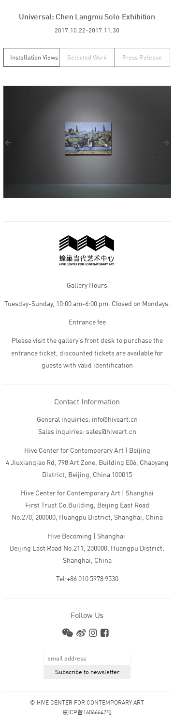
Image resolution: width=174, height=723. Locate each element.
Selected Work (87, 58)
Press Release (142, 58)
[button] (45, 142)
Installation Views (34, 58)
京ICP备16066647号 (87, 713)
